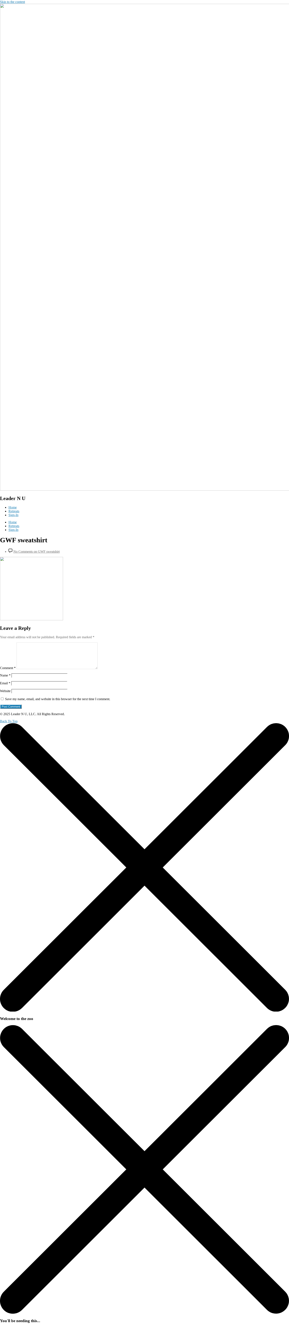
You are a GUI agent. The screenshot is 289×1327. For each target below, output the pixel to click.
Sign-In (13, 515)
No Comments (36, 551)
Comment (8, 668)
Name (5, 675)
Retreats (13, 511)
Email (5, 683)
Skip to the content (12, 2)
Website (5, 691)
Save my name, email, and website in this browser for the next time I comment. (57, 699)
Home (12, 507)
